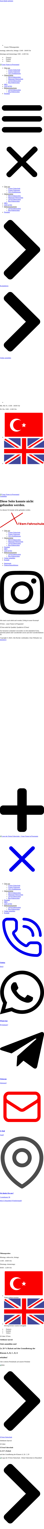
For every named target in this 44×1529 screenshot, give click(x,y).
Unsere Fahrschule (14, 70)
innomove (3, 640)
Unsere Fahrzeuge (14, 72)
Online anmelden (9, 558)
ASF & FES (8, 86)
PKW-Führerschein (14, 77)
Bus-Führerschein (14, 82)
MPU (6, 84)
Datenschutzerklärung (11, 565)
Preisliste (7, 93)
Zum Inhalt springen (6, 1)
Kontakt (6, 560)
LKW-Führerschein (14, 81)
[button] (22, 140)
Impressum (7, 563)
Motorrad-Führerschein (15, 79)
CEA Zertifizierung (14, 73)
